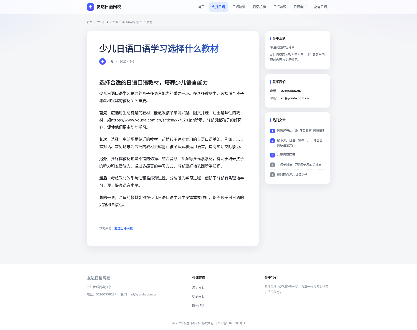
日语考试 (300, 7)
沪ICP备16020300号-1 (230, 323)
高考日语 (320, 7)
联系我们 (198, 296)
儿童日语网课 (286, 154)
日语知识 (279, 7)
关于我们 (198, 287)
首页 (201, 7)
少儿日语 (218, 7)
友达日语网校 (123, 228)
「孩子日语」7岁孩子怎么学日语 (299, 164)
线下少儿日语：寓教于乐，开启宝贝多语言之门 (300, 142)
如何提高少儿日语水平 (292, 174)
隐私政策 (198, 305)
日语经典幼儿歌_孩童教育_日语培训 (301, 130)
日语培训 (238, 7)
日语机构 (259, 7)
